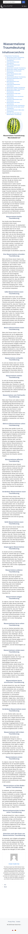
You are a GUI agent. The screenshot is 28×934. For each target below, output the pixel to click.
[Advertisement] (14, 26)
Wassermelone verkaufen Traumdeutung (16, 68)
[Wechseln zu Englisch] (12, 930)
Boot (5, 887)
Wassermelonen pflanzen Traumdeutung (16, 77)
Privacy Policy (11, 921)
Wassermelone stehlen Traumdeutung (15, 69)
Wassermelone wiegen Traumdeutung (15, 89)
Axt (5, 884)
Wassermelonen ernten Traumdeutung (15, 105)
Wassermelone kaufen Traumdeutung (15, 57)
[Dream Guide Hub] (7, 6)
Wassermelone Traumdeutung (12, 56)
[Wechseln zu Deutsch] (15, 930)
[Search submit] (23, 2)
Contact (18, 921)
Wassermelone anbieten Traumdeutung (16, 87)
